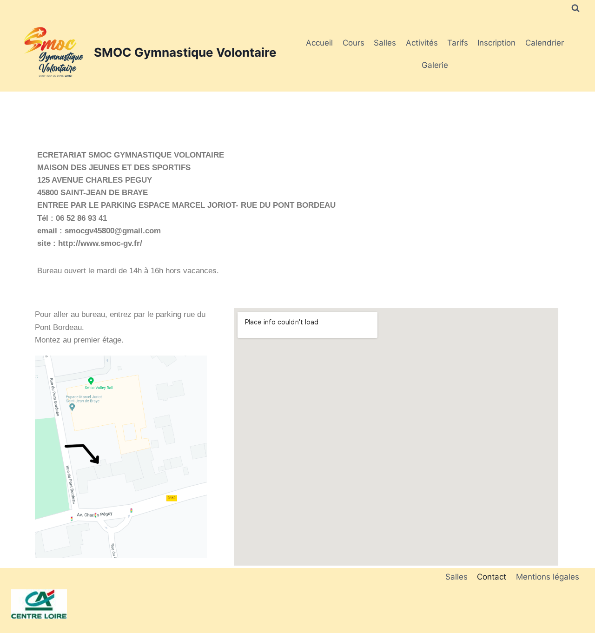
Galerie (435, 65)
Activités (422, 42)
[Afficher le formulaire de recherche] (575, 8)
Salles (385, 42)
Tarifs (457, 42)
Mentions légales (547, 576)
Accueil (319, 42)
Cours (353, 42)
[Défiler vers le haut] (571, 611)
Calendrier (544, 42)
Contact (491, 576)
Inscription (496, 42)
